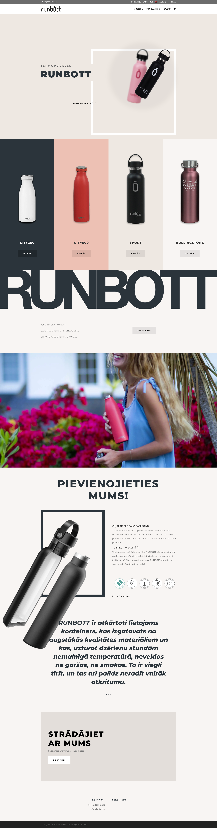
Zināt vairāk (121, 596)
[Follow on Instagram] (118, 805)
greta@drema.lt (96, 805)
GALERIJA (167, 9)
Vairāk (27, 253)
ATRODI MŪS (148, 2)
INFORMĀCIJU (152, 9)
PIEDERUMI (144, 330)
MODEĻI (137, 9)
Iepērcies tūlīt (85, 103)
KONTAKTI (59, 760)
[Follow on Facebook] (113, 805)
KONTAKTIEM (136, 2)
